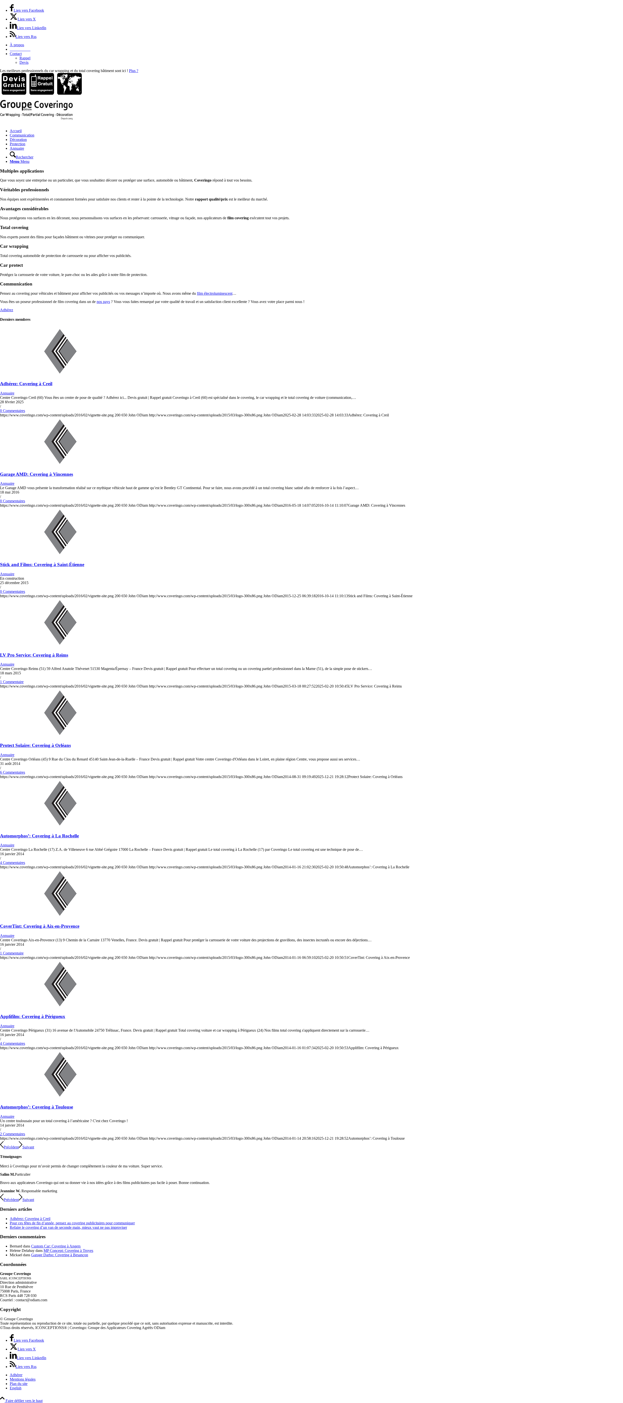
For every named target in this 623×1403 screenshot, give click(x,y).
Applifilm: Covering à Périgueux (32, 1016)
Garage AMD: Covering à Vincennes (36, 474)
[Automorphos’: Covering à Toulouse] (60, 1097)
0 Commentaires (12, 411)
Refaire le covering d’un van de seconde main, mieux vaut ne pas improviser (68, 1227)
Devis (23, 62)
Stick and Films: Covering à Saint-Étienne (42, 564)
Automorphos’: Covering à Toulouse (36, 1107)
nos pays (103, 302)
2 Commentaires (12, 1134)
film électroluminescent (214, 293)
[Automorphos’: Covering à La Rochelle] (60, 826)
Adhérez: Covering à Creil (26, 383)
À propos (17, 45)
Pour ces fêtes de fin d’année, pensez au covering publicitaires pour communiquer (72, 1223)
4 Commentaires (12, 863)
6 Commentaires (12, 772)
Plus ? (133, 71)
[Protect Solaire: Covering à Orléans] (60, 736)
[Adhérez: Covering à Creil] (60, 374)
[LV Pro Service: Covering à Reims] (60, 645)
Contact (16, 54)
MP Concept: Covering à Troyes (68, 1250)
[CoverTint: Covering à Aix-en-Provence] (60, 917)
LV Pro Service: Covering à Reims (34, 655)
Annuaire (7, 393)
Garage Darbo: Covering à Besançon (59, 1255)
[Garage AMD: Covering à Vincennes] (60, 465)
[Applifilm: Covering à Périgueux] (60, 1007)
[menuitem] (316, 45)
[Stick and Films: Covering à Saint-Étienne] (60, 555)
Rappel (24, 58)
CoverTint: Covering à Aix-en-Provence (39, 926)
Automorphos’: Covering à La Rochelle (39, 835)
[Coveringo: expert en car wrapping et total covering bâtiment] (36, 119)
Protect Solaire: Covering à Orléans (35, 745)
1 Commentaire (12, 682)
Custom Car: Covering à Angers (56, 1246)
